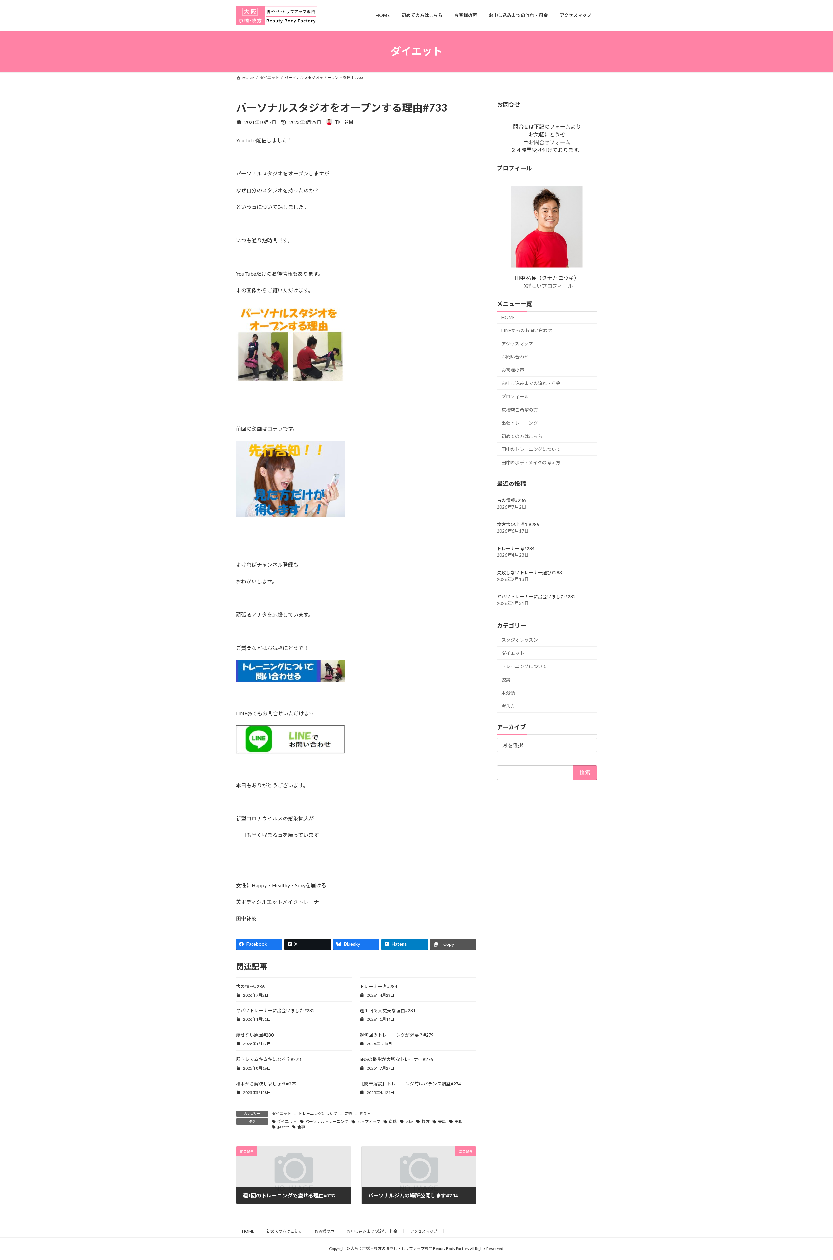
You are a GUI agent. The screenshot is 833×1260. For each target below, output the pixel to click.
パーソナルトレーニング (326, 1121)
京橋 (393, 1121)
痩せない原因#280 (255, 1035)
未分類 (508, 692)
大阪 (409, 1121)
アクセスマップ (517, 343)
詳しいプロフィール (549, 286)
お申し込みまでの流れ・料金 (531, 383)
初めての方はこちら (521, 436)
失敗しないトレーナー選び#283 (529, 572)
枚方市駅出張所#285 (518, 524)
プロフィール (515, 396)
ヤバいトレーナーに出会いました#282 (275, 1010)
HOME (508, 317)
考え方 (365, 1113)
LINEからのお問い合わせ (526, 330)
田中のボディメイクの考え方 (530, 462)
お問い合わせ (515, 356)
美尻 (442, 1121)
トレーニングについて (317, 1113)
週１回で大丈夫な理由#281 (388, 1010)
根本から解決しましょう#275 (266, 1083)
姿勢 (348, 1113)
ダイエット (281, 1113)
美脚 (458, 1121)
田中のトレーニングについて (531, 449)
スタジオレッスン (519, 640)
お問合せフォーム (549, 142)
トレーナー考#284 (378, 986)
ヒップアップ (368, 1121)
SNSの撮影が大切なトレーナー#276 (396, 1059)
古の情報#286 (250, 986)
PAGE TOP (808, 1216)
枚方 (426, 1121)
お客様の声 (512, 369)
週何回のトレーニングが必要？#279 (397, 1035)
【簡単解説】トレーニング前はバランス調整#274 (410, 1083)
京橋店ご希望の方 (519, 409)
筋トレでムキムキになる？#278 (268, 1059)
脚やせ (283, 1127)
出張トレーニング (519, 423)
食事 (301, 1127)
